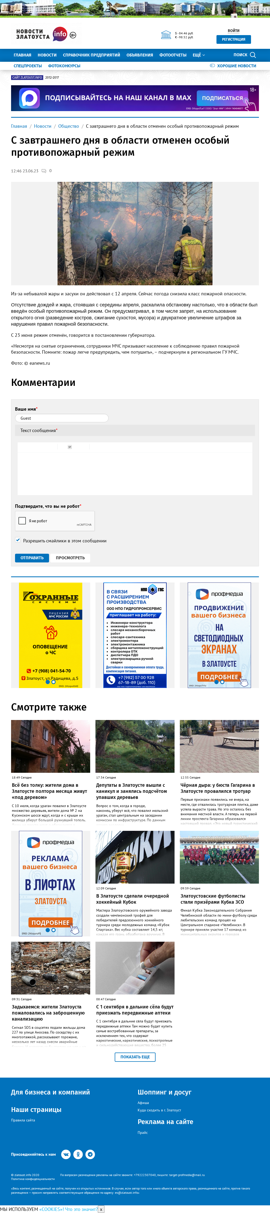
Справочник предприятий (91, 55)
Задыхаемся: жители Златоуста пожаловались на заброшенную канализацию (48, 1013)
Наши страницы (36, 1110)
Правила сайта (23, 1120)
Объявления (140, 55)
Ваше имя (26, 409)
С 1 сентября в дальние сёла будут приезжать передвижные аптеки (134, 1010)
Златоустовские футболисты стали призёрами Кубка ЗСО (213, 899)
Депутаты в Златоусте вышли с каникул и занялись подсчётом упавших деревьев (131, 791)
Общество (68, 126)
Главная (22, 55)
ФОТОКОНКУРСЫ (64, 65)
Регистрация (233, 39)
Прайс (143, 1132)
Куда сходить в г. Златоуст (159, 1110)
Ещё (197, 55)
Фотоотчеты (173, 55)
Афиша (143, 1102)
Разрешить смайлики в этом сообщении (65, 541)
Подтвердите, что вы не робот (48, 506)
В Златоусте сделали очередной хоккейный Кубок (132, 899)
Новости (47, 55)
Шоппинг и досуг (164, 1092)
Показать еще (135, 1056)
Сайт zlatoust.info (27, 77)
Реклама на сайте (165, 1122)
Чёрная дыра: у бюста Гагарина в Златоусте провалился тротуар (218, 788)
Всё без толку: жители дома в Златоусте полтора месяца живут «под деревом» (49, 791)
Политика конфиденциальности (33, 1179)
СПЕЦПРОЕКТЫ (28, 65)
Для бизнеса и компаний (50, 1092)
